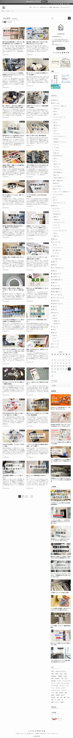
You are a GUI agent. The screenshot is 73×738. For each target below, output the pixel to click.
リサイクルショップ (55, 690)
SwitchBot (53, 680)
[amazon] (64, 4)
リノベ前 (56, 147)
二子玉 (52, 692)
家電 (55, 264)
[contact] (68, 4)
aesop (61, 673)
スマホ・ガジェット (58, 297)
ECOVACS (57, 678)
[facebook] (51, 4)
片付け (55, 256)
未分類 (55, 100)
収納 (5, 22)
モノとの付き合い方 (58, 267)
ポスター (58, 688)
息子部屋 (56, 139)
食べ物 (55, 312)
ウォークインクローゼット (60, 230)
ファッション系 (57, 294)
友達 (66, 692)
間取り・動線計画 (58, 180)
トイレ (56, 144)
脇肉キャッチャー (55, 702)
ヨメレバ (67, 76)
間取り (56, 114)
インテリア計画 (57, 186)
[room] (59, 4)
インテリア (57, 119)
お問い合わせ (43, 733)
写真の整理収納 (57, 288)
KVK (62, 678)
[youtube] (62, 4)
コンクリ (53, 683)
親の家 (56, 153)
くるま (55, 326)
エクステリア (57, 169)
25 (58, 369)
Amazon (65, 82)
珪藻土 (59, 699)
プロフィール (61, 48)
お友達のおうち (57, 273)
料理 (55, 318)
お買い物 (56, 300)
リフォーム (63, 690)
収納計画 (56, 183)
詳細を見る (44, 1)
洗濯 (55, 261)
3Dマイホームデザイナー (61, 671)
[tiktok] (57, 4)
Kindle (69, 82)
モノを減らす (57, 259)
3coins (52, 671)
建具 (55, 111)
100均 (52, 673)
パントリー (57, 227)
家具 (55, 122)
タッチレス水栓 (54, 685)
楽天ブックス (64, 81)
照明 (55, 158)
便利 (55, 282)
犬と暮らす (56, 276)
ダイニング (62, 685)
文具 (58, 697)
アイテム (56, 208)
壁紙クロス (57, 125)
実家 (55, 270)
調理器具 (57, 321)
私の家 (56, 108)
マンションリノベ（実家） (59, 106)
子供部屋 (57, 219)
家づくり (56, 103)
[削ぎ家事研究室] (3, 7)
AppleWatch (53, 676)
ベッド (52, 688)
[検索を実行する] (69, 18)
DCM (52, 678)
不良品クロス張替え (59, 177)
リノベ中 (56, 150)
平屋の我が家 (57, 214)
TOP (17, 733)
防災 (55, 309)
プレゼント (56, 285)
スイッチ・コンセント (59, 117)
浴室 (68, 697)
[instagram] (55, 4)
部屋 (56, 128)
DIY (55, 245)
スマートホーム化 (58, 194)
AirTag (65, 673)
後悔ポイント (57, 189)
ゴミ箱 (58, 683)
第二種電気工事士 (57, 279)
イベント (56, 344)
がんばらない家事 (65, 75)
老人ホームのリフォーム (59, 202)
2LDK (55, 335)
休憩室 (37, 733)
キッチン (56, 133)
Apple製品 (60, 676)
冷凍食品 (61, 692)
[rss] (66, 4)
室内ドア (63, 695)
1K (54, 338)
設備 (55, 200)
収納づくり (57, 164)
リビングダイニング (59, 222)
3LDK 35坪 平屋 (57, 155)
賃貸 (55, 332)
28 (66, 369)
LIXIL (66, 678)
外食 (55, 315)
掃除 (55, 239)
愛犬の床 (53, 697)
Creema (65, 676)
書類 (65, 697)
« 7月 (52, 376)
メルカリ (63, 688)
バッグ (67, 685)
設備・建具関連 (58, 172)
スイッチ (56, 166)
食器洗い (62, 702)
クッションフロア (57, 247)
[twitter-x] (53, 4)
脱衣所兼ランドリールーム (60, 142)
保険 (57, 692)
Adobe (56, 673)
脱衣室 (56, 216)
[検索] (70, 4)
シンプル (56, 253)
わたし (55, 347)
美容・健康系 (57, 291)
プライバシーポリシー (51, 733)
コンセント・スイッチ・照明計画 (61, 191)
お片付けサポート (30, 733)
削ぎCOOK (57, 323)
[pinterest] (60, 4)
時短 (61, 697)
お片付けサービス (58, 303)
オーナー (55, 341)
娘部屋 (52, 695)
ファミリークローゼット (60, 136)
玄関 (55, 130)
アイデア (56, 211)
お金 (55, 306)
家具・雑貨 (56, 250)
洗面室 (56, 236)
